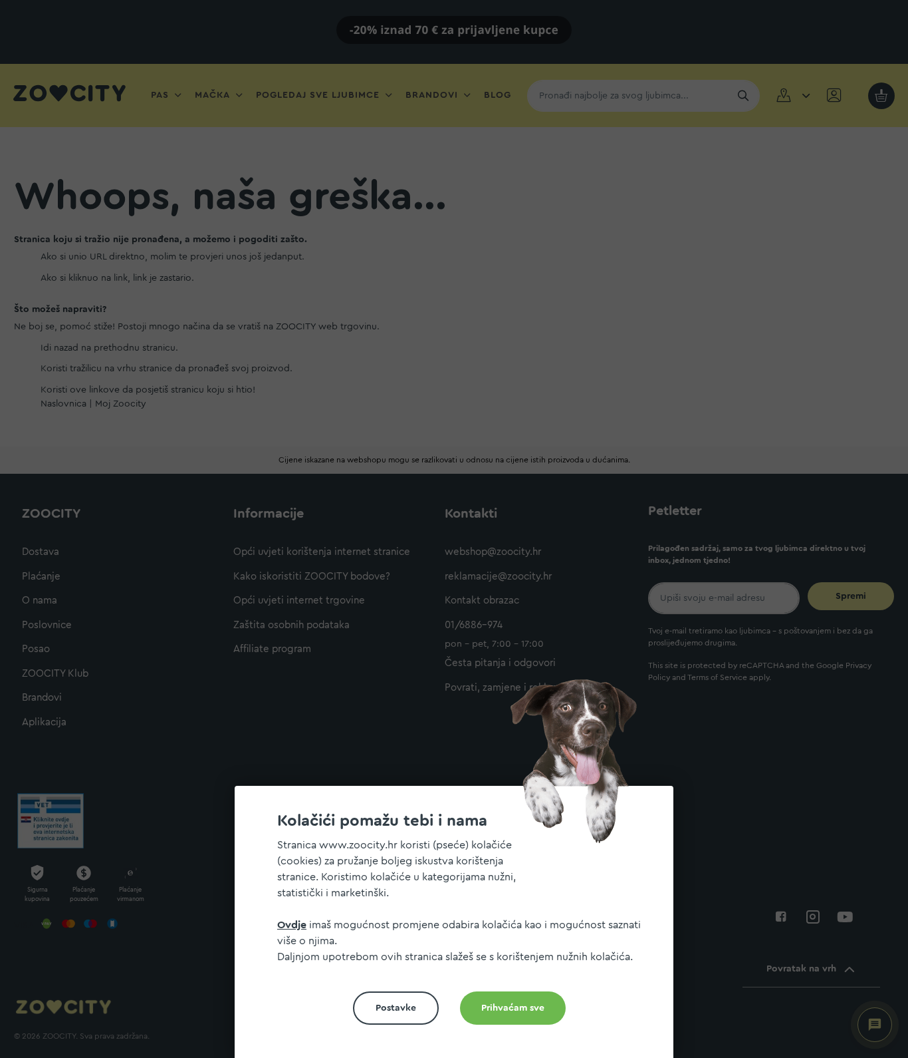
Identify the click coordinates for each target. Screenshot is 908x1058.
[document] (459, 927)
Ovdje (291, 925)
